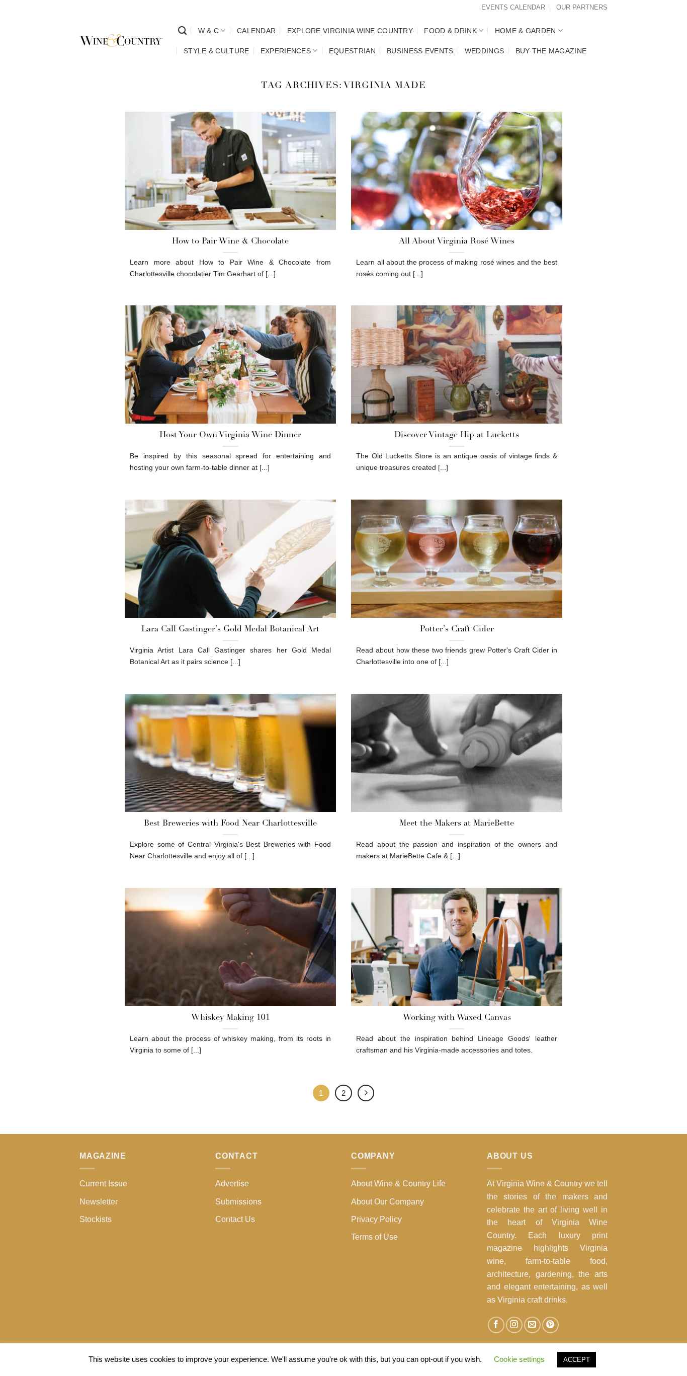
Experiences (286, 51)
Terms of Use (374, 1237)
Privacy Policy (376, 1219)
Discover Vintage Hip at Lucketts (456, 435)
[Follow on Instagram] (514, 1325)
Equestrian (352, 51)
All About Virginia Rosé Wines (456, 241)
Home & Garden (525, 31)
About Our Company (387, 1201)
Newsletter (98, 1201)
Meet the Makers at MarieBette (456, 824)
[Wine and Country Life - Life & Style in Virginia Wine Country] (121, 40)
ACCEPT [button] (576, 1359)
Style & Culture (216, 51)
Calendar (256, 31)
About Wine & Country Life (398, 1183)
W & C (208, 31)
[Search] (182, 31)
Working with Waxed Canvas (457, 1018)
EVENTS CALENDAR (513, 7)
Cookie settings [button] (519, 1359)
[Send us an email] (532, 1325)
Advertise (232, 1183)
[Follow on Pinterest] (550, 1325)
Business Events (420, 51)
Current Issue (103, 1183)
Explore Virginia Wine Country (350, 31)
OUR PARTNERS (582, 7)
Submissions (238, 1201)
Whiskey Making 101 (230, 1018)
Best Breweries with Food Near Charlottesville (230, 824)
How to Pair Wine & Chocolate (230, 241)
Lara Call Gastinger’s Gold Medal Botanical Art (230, 629)
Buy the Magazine (551, 51)
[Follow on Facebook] (496, 1325)
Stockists (95, 1219)
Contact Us (235, 1219)
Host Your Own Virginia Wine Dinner (230, 435)
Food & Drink (450, 31)
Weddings (484, 51)
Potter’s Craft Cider (457, 629)
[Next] (366, 1093)
